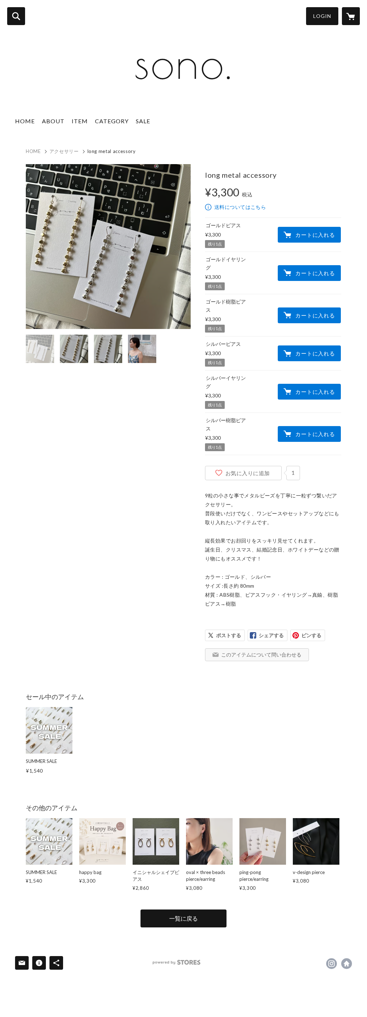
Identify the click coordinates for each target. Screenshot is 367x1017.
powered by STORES (176, 962)
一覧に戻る (183, 918)
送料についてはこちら (240, 207)
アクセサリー (64, 151)
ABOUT (53, 121)
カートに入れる (315, 234)
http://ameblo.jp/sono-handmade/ (346, 963)
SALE (143, 121)
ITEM (80, 121)
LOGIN (322, 16)
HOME (25, 121)
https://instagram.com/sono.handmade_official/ (331, 963)
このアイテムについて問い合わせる (261, 654)
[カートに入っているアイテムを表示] (351, 16)
